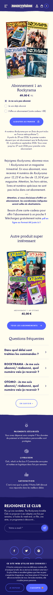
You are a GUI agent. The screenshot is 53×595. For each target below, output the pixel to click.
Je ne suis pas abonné (19, 101)
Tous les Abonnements (24, 325)
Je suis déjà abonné (17, 106)
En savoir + (26, 403)
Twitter (26, 550)
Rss (38, 550)
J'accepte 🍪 (37, 588)
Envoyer (44, 528)
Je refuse (15, 588)
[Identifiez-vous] (36, 6)
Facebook (14, 550)
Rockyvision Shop (22, 6)
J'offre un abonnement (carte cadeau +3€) (27, 111)
